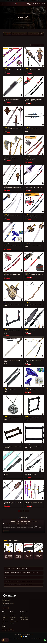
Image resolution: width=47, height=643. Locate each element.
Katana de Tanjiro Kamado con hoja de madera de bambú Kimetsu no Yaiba (34, 100)
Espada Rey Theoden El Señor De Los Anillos (33, 245)
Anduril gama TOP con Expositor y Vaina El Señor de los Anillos (33, 70)
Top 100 (8, 33)
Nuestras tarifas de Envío (24, 619)
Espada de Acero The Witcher (30, 474)
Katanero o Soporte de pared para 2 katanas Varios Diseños (33, 446)
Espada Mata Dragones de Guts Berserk (11, 99)
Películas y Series (5, 621)
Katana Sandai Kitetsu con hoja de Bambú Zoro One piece (12, 275)
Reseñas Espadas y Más (24, 617)
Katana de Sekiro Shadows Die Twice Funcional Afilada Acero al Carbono (34, 158)
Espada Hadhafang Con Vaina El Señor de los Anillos (33, 361)
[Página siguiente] (28, 511)
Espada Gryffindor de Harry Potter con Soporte (13, 187)
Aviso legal (29, 640)
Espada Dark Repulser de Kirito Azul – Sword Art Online (12, 474)
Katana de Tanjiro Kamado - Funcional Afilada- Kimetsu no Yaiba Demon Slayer (34, 216)
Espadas (3, 613)
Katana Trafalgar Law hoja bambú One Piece (33, 187)
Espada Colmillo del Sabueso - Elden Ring (33, 304)
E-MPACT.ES (30, 634)
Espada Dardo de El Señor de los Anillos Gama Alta (13, 129)
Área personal (22, 613)
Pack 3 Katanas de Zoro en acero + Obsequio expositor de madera (33, 503)
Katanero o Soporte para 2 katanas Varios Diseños (12, 331)
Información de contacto (21, 640)
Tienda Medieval (5, 617)
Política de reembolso (10, 638)
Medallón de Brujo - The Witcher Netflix (11, 418)
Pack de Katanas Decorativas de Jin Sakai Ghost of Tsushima (33, 129)
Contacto (21, 615)
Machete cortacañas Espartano (10, 389)
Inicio (15, 19)
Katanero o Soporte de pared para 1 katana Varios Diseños (12, 446)
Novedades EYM (34, 33)
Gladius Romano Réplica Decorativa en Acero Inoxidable (12, 361)
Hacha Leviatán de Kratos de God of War (11, 158)
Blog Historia (12, 623)
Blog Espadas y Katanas (14, 621)
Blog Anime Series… (13, 617)
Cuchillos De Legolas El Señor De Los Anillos (12, 304)
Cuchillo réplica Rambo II (30, 331)
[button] (23, 3)
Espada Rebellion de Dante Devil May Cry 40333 (34, 274)
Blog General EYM (13, 613)
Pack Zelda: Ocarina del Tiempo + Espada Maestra (12, 246)
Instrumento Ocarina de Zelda (31, 389)
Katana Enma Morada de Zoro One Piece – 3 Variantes (12, 70)
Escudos (3, 615)
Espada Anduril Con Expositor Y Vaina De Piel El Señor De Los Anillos (12, 503)
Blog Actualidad (12, 615)
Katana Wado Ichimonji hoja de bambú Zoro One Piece (12, 216)
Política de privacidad (20, 638)
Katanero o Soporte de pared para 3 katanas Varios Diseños (33, 418)
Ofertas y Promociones (22, 19)
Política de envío (38, 638)
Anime (3, 619)
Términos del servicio (29, 638)
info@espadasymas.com (6, 600)
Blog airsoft (12, 619)
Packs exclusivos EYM (20, 33)
